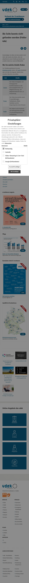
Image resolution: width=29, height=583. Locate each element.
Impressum (5, 145)
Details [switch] (25, 145)
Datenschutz (8, 143)
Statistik (8, 152)
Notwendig (8, 149)
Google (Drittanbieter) (12, 161)
